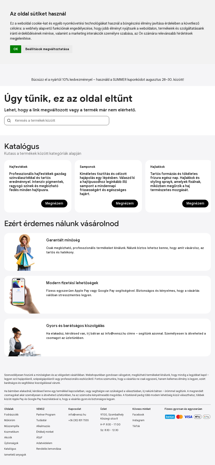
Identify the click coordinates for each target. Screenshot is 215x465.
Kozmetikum (11, 431)
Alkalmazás (43, 426)
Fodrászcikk (11, 414)
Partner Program (45, 414)
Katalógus (10, 448)
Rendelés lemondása (48, 448)
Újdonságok (11, 443)
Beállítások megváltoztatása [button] (47, 49)
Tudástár (41, 420)
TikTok (136, 426)
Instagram (138, 420)
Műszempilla (11, 426)
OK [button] (15, 49)
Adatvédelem (44, 443)
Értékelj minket (45, 431)
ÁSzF (39, 437)
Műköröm (9, 420)
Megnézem (54, 203)
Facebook (138, 414)
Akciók (8, 437)
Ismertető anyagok (15, 454)
